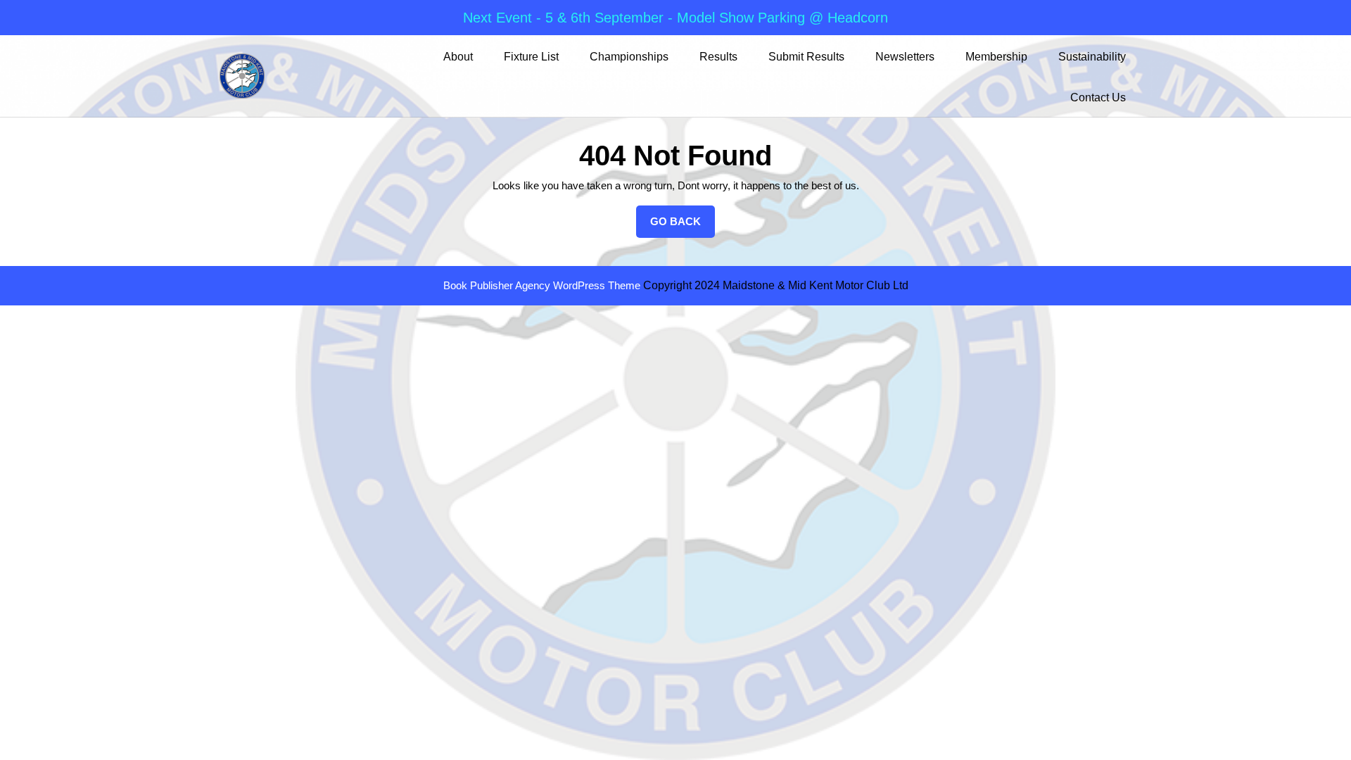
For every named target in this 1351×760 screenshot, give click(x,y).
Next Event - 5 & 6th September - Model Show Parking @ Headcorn (675, 17)
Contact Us (1098, 97)
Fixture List (531, 57)
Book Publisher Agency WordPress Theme (543, 285)
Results (718, 57)
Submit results (806, 57)
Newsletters (904, 57)
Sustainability (1092, 57)
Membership (996, 57)
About (458, 57)
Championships (629, 57)
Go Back (682, 227)
